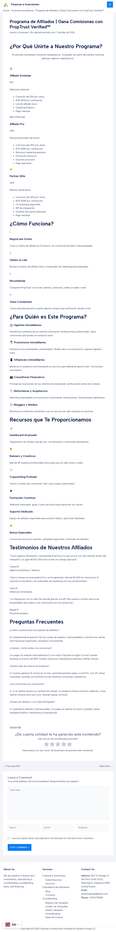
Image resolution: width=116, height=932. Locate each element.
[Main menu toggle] (110, 5)
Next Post (106, 766)
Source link (15, 727)
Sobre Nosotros (53, 880)
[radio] (46, 745)
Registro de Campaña (56, 903)
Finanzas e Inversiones (25, 4)
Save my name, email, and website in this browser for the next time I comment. (53, 838)
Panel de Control (54, 917)
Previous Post (11, 766)
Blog (47, 891)
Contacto (50, 895)
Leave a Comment (19, 32)
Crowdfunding (49, 898)
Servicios (50, 883)
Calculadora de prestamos (55, 887)
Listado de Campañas (56, 906)
